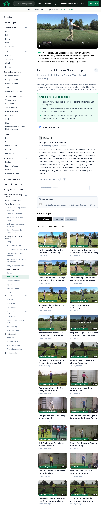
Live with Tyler (10, 22)
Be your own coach (13, 200)
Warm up (10, 338)
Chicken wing (10, 100)
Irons (7, 142)
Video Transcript (50, 127)
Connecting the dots (13, 184)
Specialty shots (13, 330)
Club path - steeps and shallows (16, 225)
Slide (7, 123)
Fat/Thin (8, 55)
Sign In (83, 3)
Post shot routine (13, 345)
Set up (9, 273)
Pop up (8, 67)
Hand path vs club (14, 246)
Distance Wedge (12, 174)
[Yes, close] (59, 179)
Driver (7, 138)
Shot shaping (12, 326)
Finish (9, 292)
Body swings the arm (15, 266)
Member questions (12, 179)
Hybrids (8, 149)
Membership (73, 3)
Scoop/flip (9, 104)
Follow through (13, 288)
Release (10, 299)
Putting (8, 162)
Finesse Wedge (11, 166)
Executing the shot (14, 349)
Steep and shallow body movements (17, 260)
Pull (6, 35)
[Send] (93, 187)
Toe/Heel (9, 59)
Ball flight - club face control (15, 219)
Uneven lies (11, 316)
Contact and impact (14, 214)
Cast (7, 119)
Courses (47, 3)
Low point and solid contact (15, 254)
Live (54, 5)
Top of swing (12, 277)
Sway (7, 87)
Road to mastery (12, 353)
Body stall (9, 115)
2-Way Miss (10, 47)
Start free (93, 3)
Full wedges (10, 153)
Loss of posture (11, 83)
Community (62, 3)
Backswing (11, 307)
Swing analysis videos (13, 190)
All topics (8, 17)
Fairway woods (11, 146)
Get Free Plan (66, 9)
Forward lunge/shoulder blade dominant (15, 128)
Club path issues (12, 80)
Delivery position (13, 281)
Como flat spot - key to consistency (16, 231)
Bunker (8, 170)
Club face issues (12, 76)
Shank (7, 63)
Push (7, 31)
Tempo (10, 242)
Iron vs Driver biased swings (15, 321)
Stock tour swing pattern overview (17, 209)
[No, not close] (64, 179)
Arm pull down (11, 108)
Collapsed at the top (13, 91)
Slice (7, 43)
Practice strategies (14, 341)
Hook (7, 39)
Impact (9, 285)
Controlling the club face (17, 249)
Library (39, 3)
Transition (11, 303)
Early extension (11, 111)
